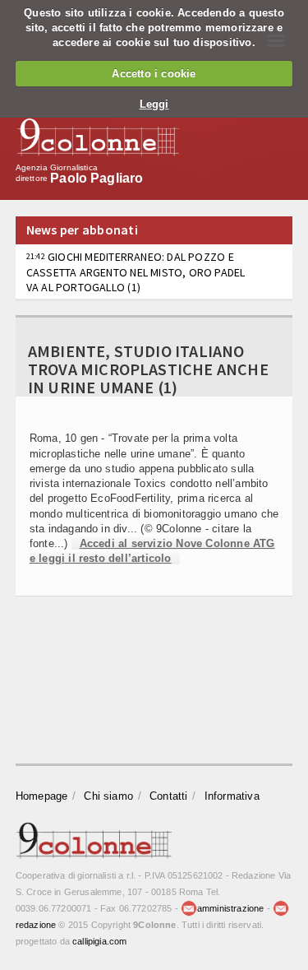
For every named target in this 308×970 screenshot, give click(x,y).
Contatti (168, 796)
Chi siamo (108, 796)
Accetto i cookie (153, 73)
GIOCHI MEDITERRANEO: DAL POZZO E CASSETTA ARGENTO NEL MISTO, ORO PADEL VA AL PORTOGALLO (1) (136, 271)
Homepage (42, 796)
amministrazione (230, 908)
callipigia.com (99, 941)
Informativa (232, 796)
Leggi (154, 104)
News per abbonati (82, 229)
